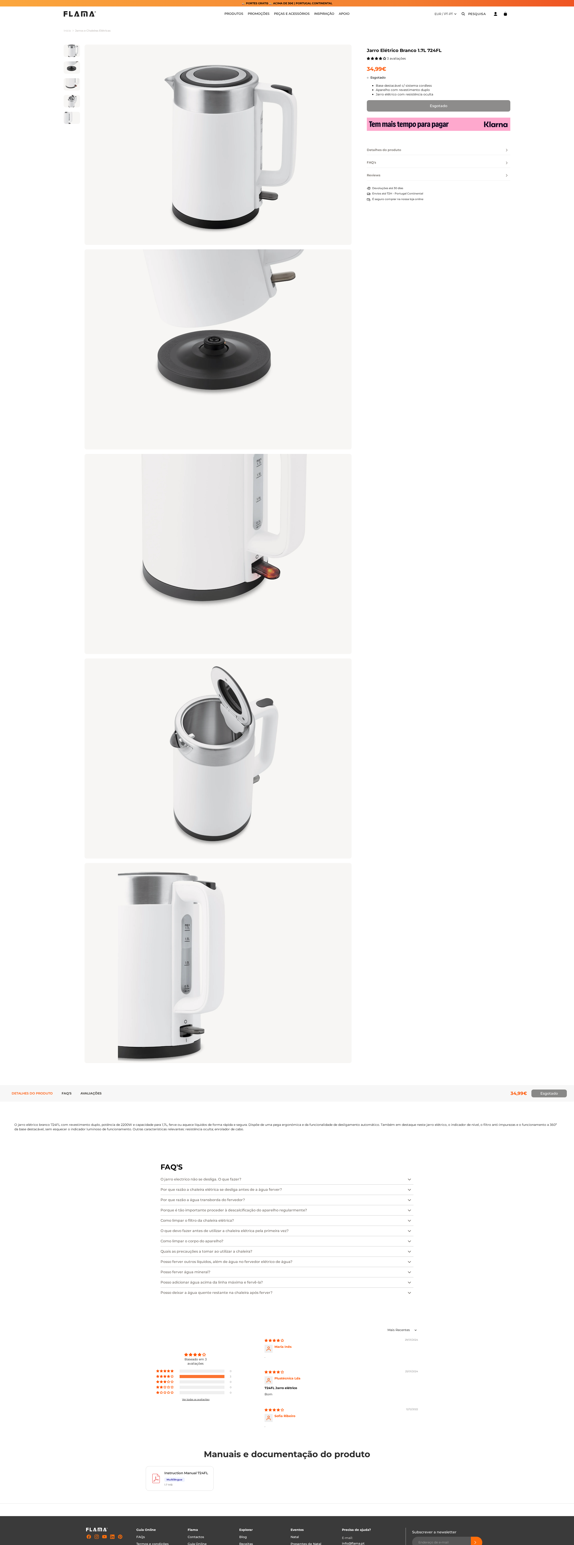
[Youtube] (104, 1536)
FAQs (140, 1537)
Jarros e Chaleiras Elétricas (93, 30)
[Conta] (495, 14)
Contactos (196, 1537)
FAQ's (67, 1093)
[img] (274, 1340)
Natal (295, 1537)
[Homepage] (80, 14)
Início (67, 30)
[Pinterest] (120, 1536)
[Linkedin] (112, 1536)
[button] (377, 58)
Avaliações (91, 1093)
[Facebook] (88, 1536)
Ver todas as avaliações (195, 1399)
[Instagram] (96, 1536)
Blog (243, 1537)
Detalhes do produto (32, 1093)
